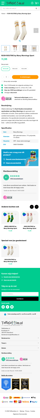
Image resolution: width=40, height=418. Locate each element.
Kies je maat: (4, 64)
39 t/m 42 (14, 68)
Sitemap (22, 411)
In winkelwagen (25, 77)
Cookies (32, 411)
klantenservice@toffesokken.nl (10, 334)
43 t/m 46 (24, 68)
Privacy (27, 411)
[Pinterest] (12, 307)
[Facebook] (7, 307)
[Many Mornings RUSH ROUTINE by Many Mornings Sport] (10, 250)
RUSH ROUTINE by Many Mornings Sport (19, 13)
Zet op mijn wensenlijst (10, 81)
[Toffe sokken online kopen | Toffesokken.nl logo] (15, 3)
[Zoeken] (36, 8)
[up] (8, 77)
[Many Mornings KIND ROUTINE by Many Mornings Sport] (29, 217)
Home (3, 13)
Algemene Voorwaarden (20, 414)
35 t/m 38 (5, 68)
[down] (3, 77)
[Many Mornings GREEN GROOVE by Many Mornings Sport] (10, 217)
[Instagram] (3, 307)
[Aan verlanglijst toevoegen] (15, 215)
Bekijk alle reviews (7, 375)
